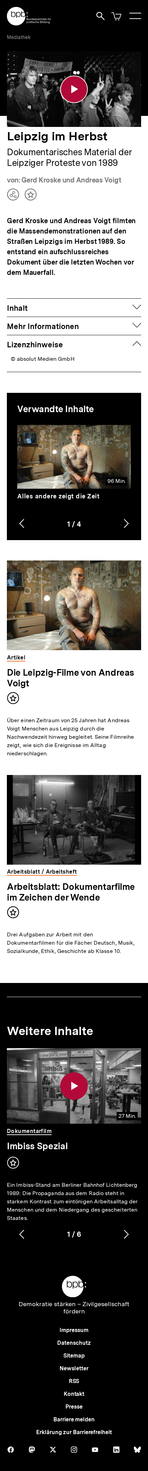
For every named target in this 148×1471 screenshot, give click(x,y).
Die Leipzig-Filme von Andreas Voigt (70, 677)
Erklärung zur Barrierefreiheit (74, 1432)
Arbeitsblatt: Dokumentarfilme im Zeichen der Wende (71, 892)
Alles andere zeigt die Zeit (58, 496)
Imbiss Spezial (37, 1146)
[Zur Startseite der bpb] (29, 23)
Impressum (74, 1330)
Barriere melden (74, 1419)
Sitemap (73, 1355)
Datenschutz (74, 1343)
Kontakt (74, 1394)
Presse (73, 1406)
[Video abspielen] (74, 89)
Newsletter (74, 1368)
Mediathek (19, 37)
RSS (74, 1381)
